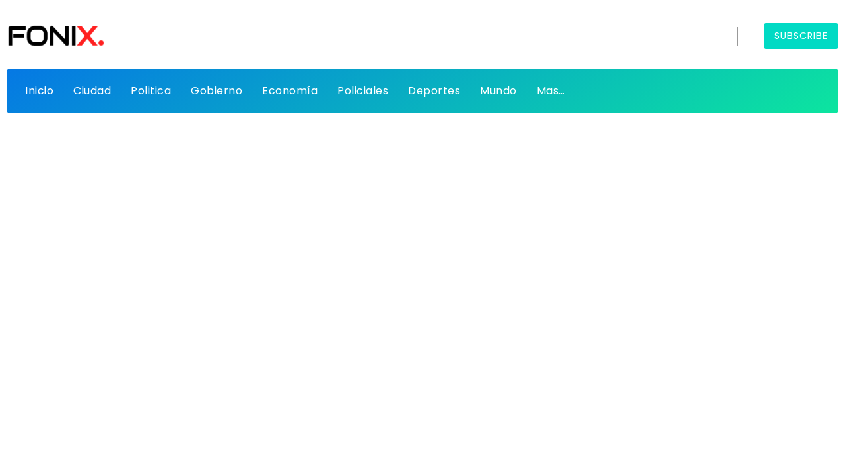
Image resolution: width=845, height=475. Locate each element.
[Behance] (712, 36)
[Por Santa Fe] (56, 35)
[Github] (644, 36)
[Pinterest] (666, 36)
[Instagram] (689, 36)
